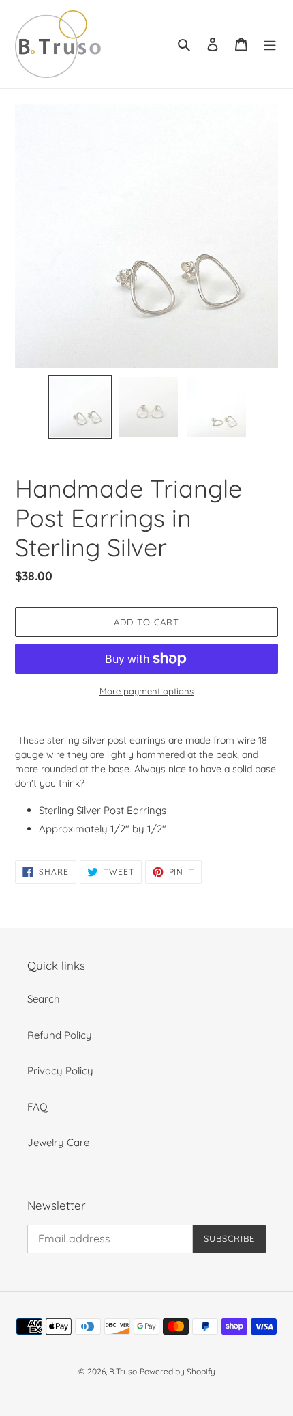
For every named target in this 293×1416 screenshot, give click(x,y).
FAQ (37, 1106)
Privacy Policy (60, 1070)
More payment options (146, 690)
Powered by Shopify (177, 1371)
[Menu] (270, 44)
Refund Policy (59, 1035)
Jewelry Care (58, 1142)
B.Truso (123, 1371)
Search (43, 998)
